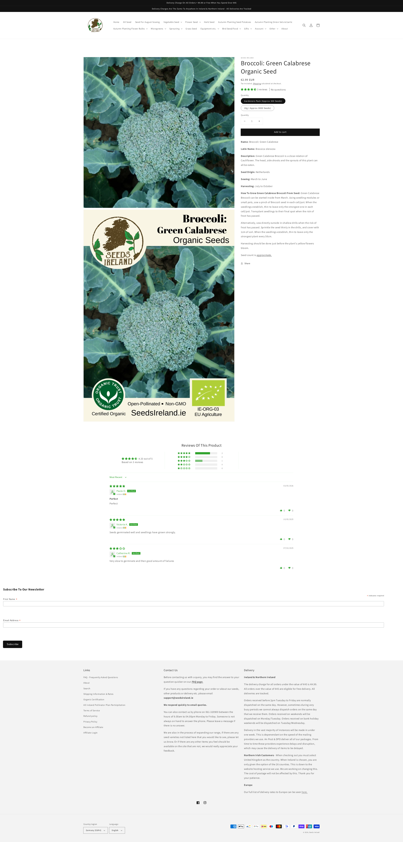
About (86, 682)
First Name (10, 599)
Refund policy (90, 716)
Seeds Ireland (314, 832)
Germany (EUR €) (93, 830)
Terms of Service (91, 710)
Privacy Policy (90, 721)
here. (304, 792)
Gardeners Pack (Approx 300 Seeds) (263, 101)
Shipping (257, 83)
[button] (304, 25)
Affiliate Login (90, 732)
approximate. (264, 255)
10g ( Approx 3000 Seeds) (257, 108)
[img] (117, 486)
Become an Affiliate (93, 727)
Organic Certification (93, 699)
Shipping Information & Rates (98, 694)
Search (86, 688)
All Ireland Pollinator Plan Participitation (104, 705)
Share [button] (247, 263)
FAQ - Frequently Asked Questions (100, 677)
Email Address (12, 620)
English (115, 830)
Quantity (245, 115)
